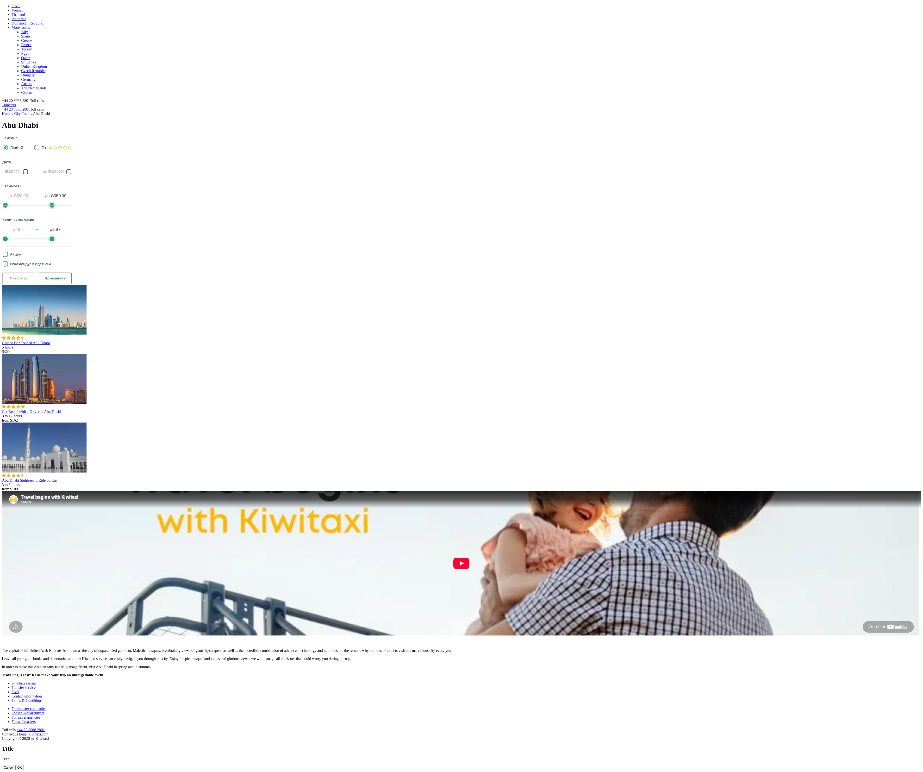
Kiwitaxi (42, 738)
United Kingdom (34, 66)
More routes (21, 27)
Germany (28, 79)
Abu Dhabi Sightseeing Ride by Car (29, 480)
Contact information (27, 696)
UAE (16, 6)
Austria (26, 84)
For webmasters (24, 722)
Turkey (26, 49)
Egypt (25, 53)
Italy (24, 32)
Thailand (18, 14)
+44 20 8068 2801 (16, 109)
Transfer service (24, 687)
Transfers (9, 105)
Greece (26, 40)
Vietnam (18, 10)
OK (19, 767)
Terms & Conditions (27, 700)
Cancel (8, 767)
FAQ (15, 692)
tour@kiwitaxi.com (33, 734)
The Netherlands (33, 88)
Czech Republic (33, 71)
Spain (25, 36)
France (26, 45)
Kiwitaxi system (24, 683)
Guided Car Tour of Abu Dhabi (26, 343)
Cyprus (26, 92)
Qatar (25, 58)
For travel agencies (26, 717)
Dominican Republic (27, 23)
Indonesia (19, 19)
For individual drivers (28, 713)
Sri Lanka (28, 62)
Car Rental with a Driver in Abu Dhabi (31, 412)
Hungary (28, 75)
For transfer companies (29, 709)
